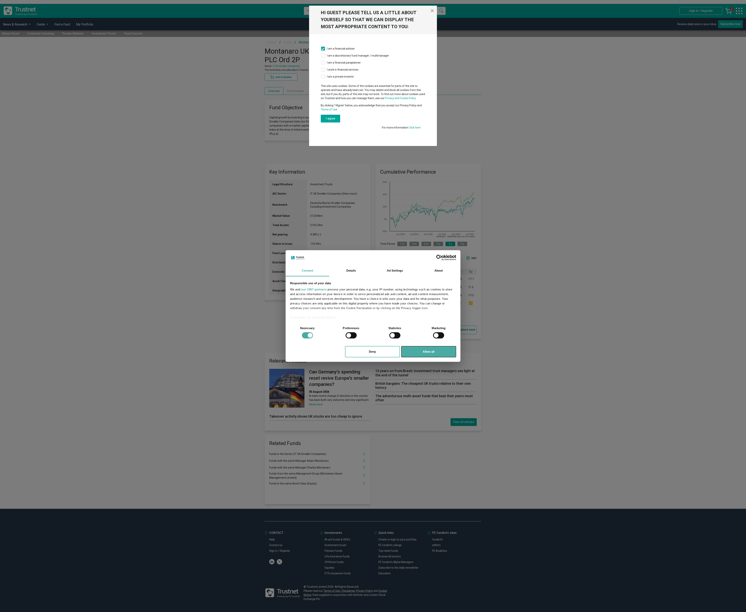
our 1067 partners (314, 289)
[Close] (432, 11)
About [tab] (438, 270)
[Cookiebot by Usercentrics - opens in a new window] (439, 258)
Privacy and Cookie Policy (400, 98)
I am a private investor (340, 76)
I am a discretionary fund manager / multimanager (358, 55)
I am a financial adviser (341, 48)
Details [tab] (351, 270)
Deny (372, 351)
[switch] (351, 335)
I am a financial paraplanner (344, 62)
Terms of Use (329, 109)
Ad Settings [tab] (395, 270)
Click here (415, 127)
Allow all (428, 351)
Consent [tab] (307, 270)
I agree (330, 118)
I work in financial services (342, 69)
